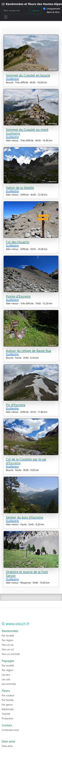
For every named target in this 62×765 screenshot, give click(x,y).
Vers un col (8, 649)
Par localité (8, 635)
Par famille (7, 700)
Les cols (6, 679)
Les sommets (9, 683)
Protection (7, 718)
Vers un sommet (11, 654)
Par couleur (8, 695)
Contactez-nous (10, 729)
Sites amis (7, 746)
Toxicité (6, 713)
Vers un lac (8, 644)
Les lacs (6, 674)
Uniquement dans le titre (53, 10)
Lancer (36, 10)
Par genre (7, 704)
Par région (7, 640)
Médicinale (8, 709)
